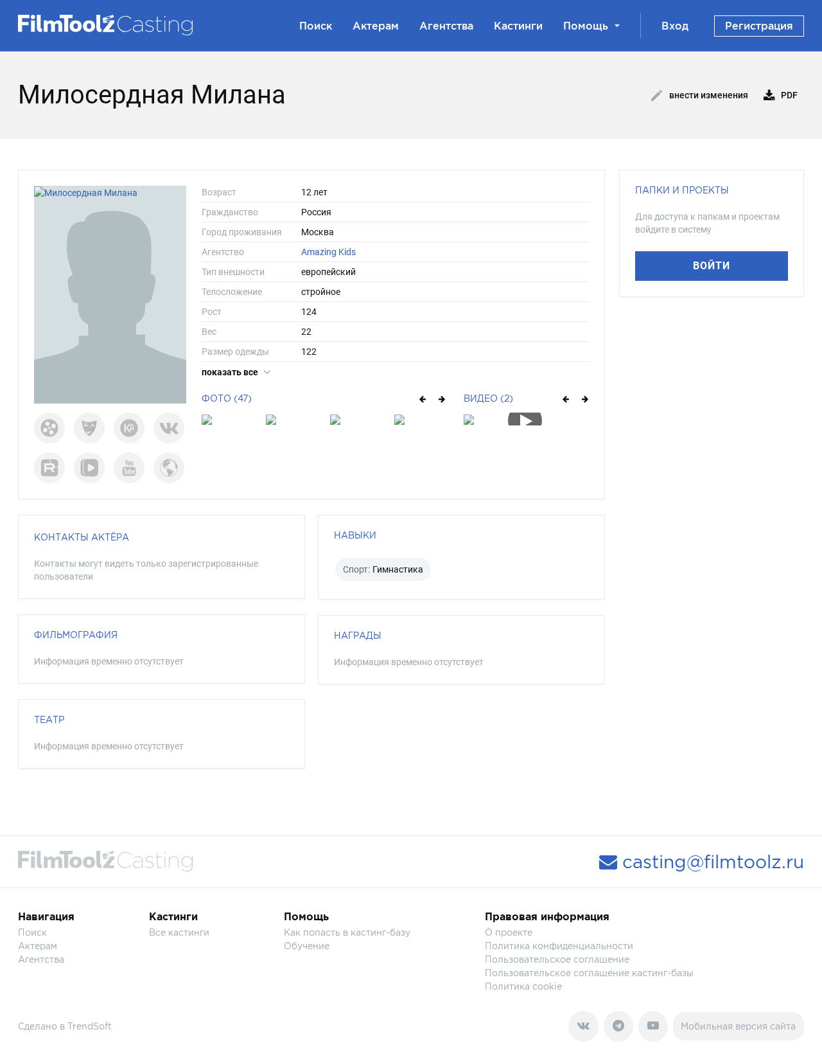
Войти (711, 266)
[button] (421, 398)
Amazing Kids (328, 252)
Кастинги (518, 25)
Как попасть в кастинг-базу (347, 932)
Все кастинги (179, 932)
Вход (674, 25)
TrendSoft (89, 1026)
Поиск (315, 25)
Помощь (585, 25)
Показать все (231, 372)
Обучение (306, 945)
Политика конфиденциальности (559, 945)
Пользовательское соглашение (557, 959)
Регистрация (759, 25)
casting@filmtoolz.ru (710, 862)
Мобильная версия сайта (738, 1026)
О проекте (508, 932)
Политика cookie (523, 986)
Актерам (376, 25)
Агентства (446, 25)
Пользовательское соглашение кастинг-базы (589, 972)
